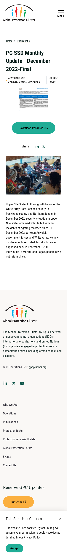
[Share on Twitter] (43, 146)
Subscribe (17, 502)
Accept (14, 548)
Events (7, 457)
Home (9, 40)
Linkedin (6, 384)
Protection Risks (13, 430)
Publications (23, 40)
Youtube (23, 384)
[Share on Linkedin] (37, 146)
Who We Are (10, 404)
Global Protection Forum (17, 448)
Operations (9, 413)
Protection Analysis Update (19, 439)
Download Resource (32, 128)
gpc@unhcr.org (38, 367)
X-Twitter (14, 384)
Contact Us (9, 465)
